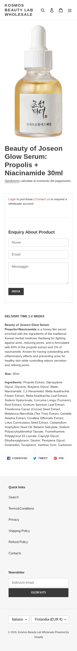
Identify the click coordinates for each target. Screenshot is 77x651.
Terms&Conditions (21, 508)
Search (14, 497)
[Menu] (69, 10)
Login (12, 199)
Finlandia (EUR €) (48, 619)
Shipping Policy (19, 531)
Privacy (14, 519)
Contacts (15, 553)
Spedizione (12, 181)
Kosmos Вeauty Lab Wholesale (19, 10)
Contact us (42, 199)
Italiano (17, 619)
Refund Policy (18, 542)
